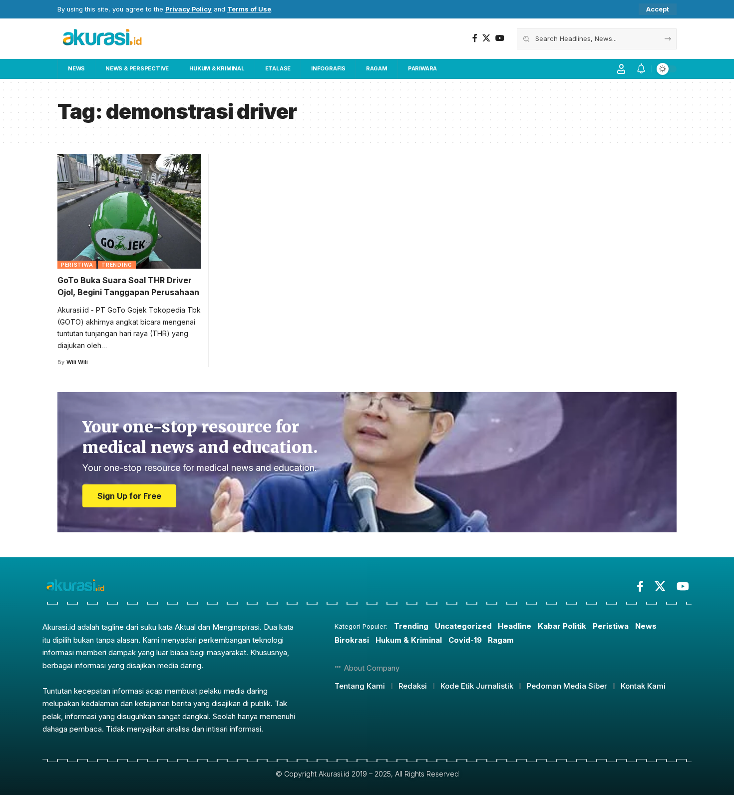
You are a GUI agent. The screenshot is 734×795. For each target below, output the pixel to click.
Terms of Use (249, 9)
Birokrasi (352, 640)
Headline (514, 626)
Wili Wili (77, 362)
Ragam (501, 640)
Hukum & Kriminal (408, 640)
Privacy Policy (188, 9)
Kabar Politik (562, 626)
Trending (116, 265)
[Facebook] (475, 38)
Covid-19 (465, 640)
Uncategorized (463, 626)
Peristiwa (77, 265)
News (646, 626)
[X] (486, 38)
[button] (658, 9)
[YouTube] (500, 38)
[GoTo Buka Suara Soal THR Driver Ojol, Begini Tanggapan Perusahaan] (129, 211)
